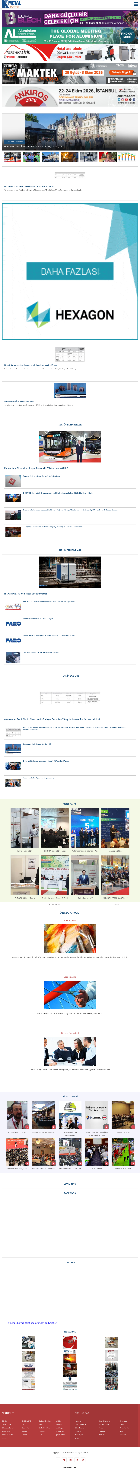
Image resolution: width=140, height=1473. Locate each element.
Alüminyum (6, 1431)
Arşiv (121, 1431)
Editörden (123, 1421)
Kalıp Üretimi (60, 1435)
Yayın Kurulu (124, 1428)
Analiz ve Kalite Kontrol (7, 1435)
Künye (122, 1424)
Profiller (101, 1435)
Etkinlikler (102, 1431)
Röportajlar (79, 1435)
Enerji (41, 1424)
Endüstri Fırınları (45, 1421)
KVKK (77, 1438)
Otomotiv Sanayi (8, 1428)
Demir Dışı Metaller (25, 1428)
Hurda (41, 1435)
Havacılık (42, 1431)
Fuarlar (101, 1428)
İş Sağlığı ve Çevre (60, 1431)
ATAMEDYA (70, 1468)
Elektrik (24, 1435)
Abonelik (123, 1435)
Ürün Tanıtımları (80, 1424)
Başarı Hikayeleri (104, 1421)
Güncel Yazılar (80, 1428)
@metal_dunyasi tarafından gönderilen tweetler (32, 1322)
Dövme (24, 1431)
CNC (23, 1424)
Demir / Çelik (6, 1424)
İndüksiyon (60, 1428)
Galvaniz (59, 1424)
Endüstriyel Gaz (44, 1428)
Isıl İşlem (59, 1421)
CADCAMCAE (26, 1421)
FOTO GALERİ (70, 804)
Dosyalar (78, 1431)
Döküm (4, 1421)
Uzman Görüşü (104, 1424)
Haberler (78, 1421)
